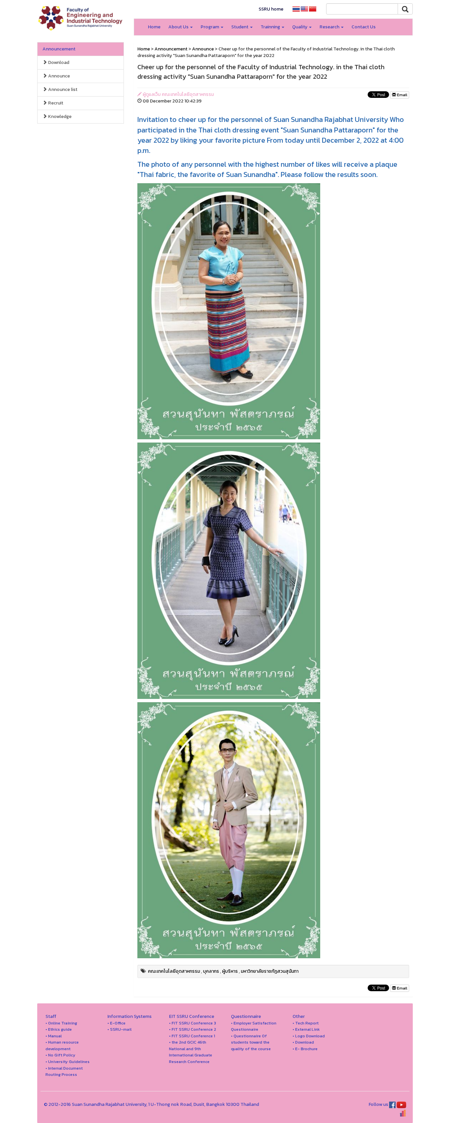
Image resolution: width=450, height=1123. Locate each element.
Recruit (55, 103)
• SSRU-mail (119, 1029)
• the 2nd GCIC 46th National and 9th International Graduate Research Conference (190, 1052)
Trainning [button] (271, 26)
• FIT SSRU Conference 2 (192, 1029)
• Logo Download (309, 1036)
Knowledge (59, 116)
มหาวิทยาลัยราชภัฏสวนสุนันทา (269, 971)
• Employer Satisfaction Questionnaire (253, 1026)
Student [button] (240, 26)
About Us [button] (178, 26)
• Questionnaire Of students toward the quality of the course (251, 1042)
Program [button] (210, 26)
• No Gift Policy (60, 1055)
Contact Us (364, 26)
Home (154, 26)
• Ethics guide (58, 1029)
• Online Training (61, 1023)
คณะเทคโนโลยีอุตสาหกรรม (174, 971)
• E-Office (116, 1023)
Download (58, 62)
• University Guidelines (67, 1061)
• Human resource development (62, 1045)
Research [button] (330, 26)
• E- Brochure (305, 1049)
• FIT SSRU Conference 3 (192, 1023)
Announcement (58, 48)
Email (401, 95)
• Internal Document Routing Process (64, 1071)
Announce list (62, 89)
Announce (58, 75)
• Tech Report (306, 1023)
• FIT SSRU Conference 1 (192, 1036)
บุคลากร (211, 971)
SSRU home (271, 9)
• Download (303, 1042)
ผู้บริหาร (230, 971)
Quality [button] (300, 26)
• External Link (306, 1029)
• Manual (53, 1036)
